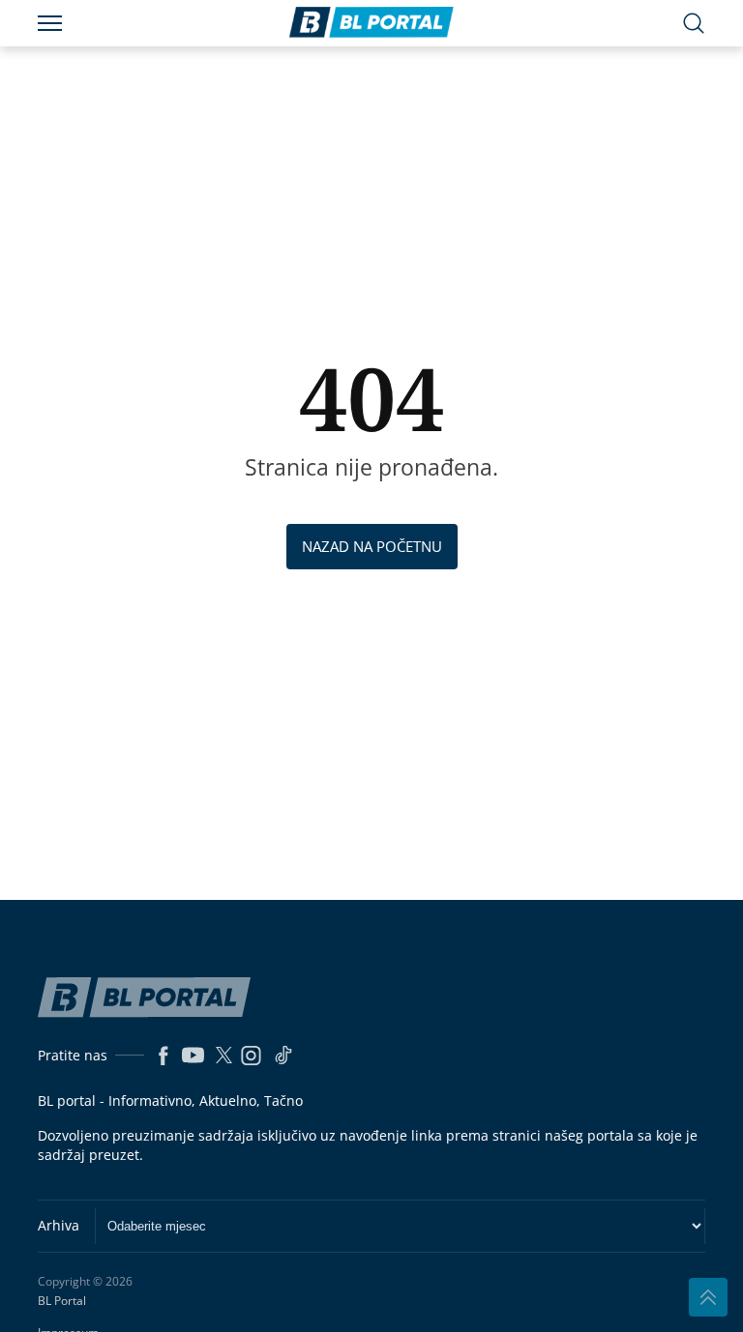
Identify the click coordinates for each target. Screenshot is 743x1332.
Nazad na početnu (372, 546)
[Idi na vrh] (708, 1297)
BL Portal (62, 1301)
